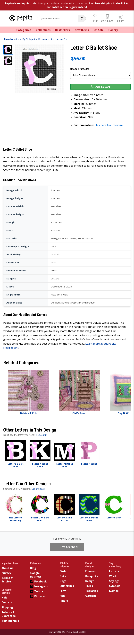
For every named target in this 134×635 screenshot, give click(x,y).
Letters (114, 571)
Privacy (6, 573)
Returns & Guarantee (8, 614)
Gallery (113, 30)
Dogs (63, 581)
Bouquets (91, 576)
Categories (23, 30)
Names (113, 591)
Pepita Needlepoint (18, 3)
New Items (82, 30)
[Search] (82, 18)
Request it (41, 434)
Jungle (64, 600)
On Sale (99, 30)
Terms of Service (7, 579)
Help (95, 21)
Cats (63, 576)
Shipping (7, 607)
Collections (43, 30)
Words (113, 576)
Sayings (114, 581)
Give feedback (68, 547)
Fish (62, 596)
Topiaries (91, 591)
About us (7, 568)
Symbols (114, 586)
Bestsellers (62, 30)
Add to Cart (102, 86)
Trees (89, 586)
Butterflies (67, 586)
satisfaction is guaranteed (69, 7)
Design (89, 581)
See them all (38, 488)
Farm (63, 591)
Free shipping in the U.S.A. (111, 3)
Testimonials (10, 621)
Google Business (36, 574)
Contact (107, 21)
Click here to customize (108, 125)
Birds (63, 571)
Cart (120, 21)
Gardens (90, 596)
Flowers (90, 571)
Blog (33, 568)
